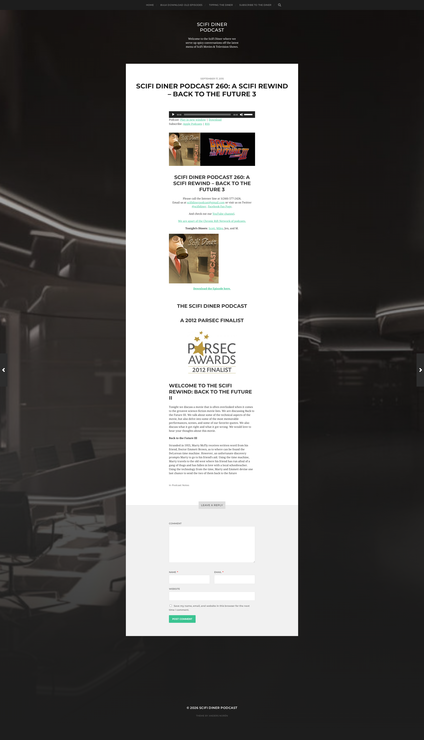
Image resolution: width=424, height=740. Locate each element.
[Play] (173, 114)
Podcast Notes (180, 485)
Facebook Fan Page (220, 206)
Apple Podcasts (192, 123)
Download (215, 119)
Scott (212, 228)
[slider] (248, 114)
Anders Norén (218, 715)
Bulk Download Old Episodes (181, 4)
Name (173, 572)
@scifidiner (199, 206)
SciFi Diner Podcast (212, 27)
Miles (219, 228)
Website (174, 588)
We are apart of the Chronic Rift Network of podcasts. (212, 221)
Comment (175, 523)
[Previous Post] (3, 370)
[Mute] (241, 114)
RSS (207, 123)
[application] (212, 114)
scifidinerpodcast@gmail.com (206, 202)
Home (150, 4)
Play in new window (193, 119)
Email (218, 572)
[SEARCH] (279, 5)
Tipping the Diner (221, 4)
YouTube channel (223, 213)
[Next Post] (420, 370)
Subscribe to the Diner (255, 4)
